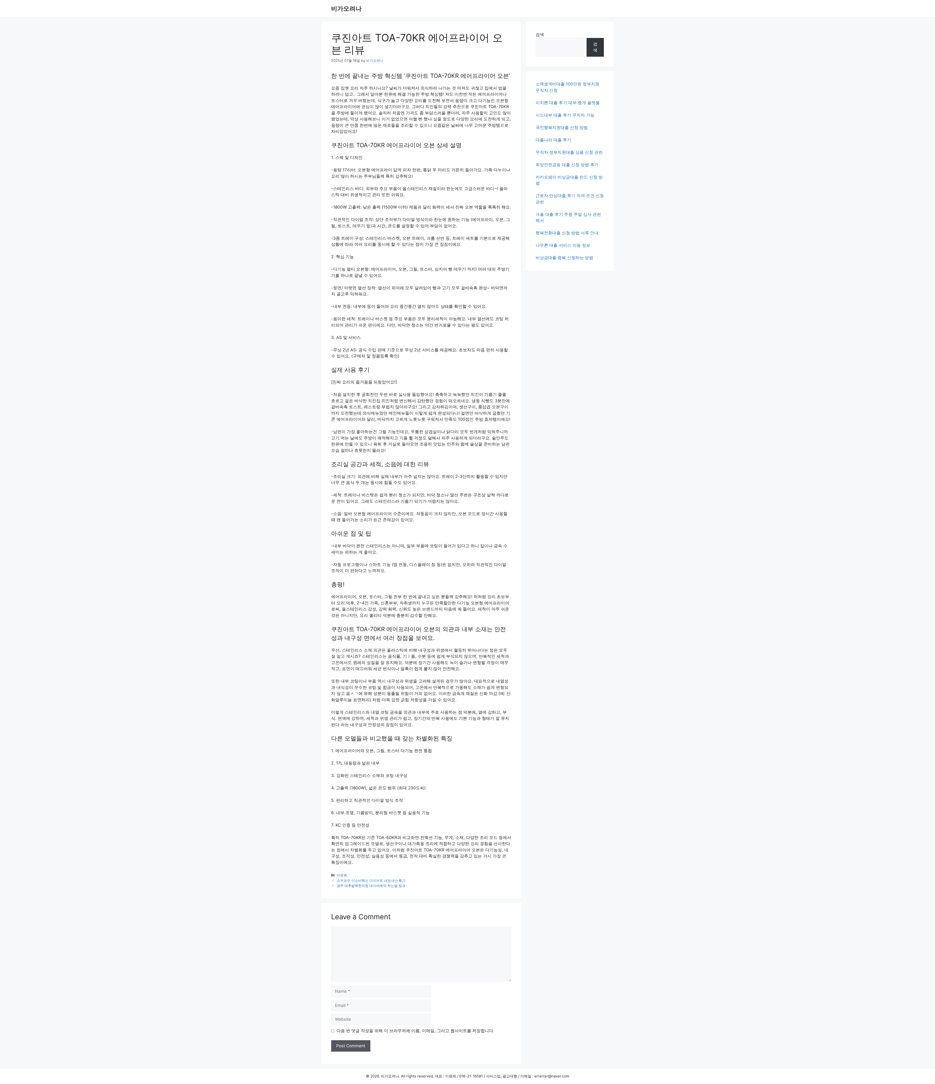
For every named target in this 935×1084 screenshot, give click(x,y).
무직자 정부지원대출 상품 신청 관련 (569, 152)
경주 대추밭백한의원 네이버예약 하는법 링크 (371, 886)
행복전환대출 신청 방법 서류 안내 (567, 232)
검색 (540, 34)
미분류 (342, 875)
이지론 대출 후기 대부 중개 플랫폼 (568, 102)
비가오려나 (346, 8)
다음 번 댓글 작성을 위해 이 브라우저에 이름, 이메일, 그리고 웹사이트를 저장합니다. (415, 1030)
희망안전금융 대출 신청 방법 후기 (567, 164)
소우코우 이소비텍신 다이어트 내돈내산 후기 (371, 880)
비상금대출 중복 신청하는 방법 (564, 257)
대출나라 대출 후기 (553, 139)
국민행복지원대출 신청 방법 (562, 127)
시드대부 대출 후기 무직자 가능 (565, 115)
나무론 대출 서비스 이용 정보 (563, 245)
